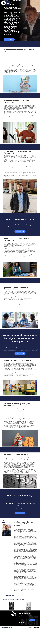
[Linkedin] (25, 622)
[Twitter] (23, 622)
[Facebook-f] (19, 622)
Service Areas (14, 618)
